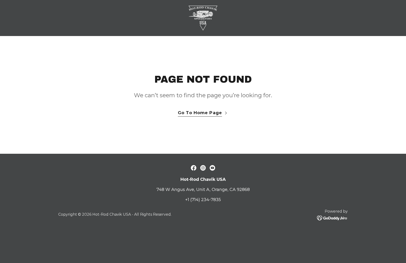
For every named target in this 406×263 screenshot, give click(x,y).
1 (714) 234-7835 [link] (204, 199)
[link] (203, 17)
